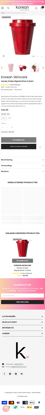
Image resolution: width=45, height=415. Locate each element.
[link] (11, 217)
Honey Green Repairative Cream (22, 266)
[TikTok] (16, 371)
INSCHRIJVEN (22, 299)
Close (43, 2)
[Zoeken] (8, 5)
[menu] (2, 5)
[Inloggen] (36, 5)
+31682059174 (18, 362)
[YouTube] (22, 371)
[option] (22, 1)
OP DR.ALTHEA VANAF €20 (22, 1)
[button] (38, 54)
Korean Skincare (14, 74)
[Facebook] (4, 371)
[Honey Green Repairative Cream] (22, 245)
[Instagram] (10, 371)
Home (2, 10)
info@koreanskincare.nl (18, 364)
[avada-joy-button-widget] (6, 408)
